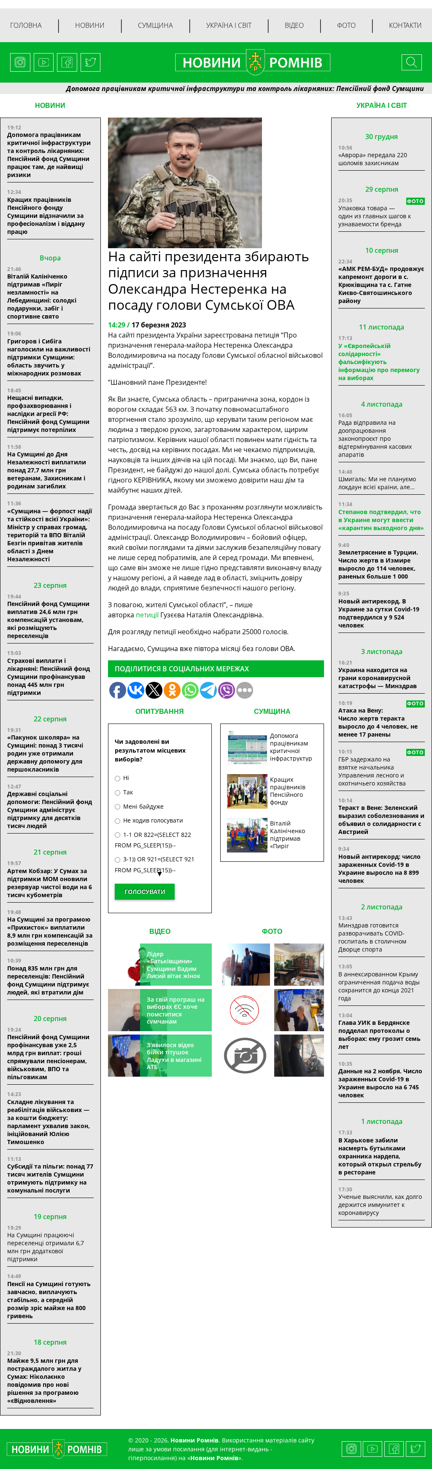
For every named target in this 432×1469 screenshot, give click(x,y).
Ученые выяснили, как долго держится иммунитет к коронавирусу (380, 1205)
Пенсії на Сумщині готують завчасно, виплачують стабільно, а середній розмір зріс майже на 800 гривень (49, 1300)
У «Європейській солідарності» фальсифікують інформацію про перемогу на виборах (379, 362)
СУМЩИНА (272, 711)
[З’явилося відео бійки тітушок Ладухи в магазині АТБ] (299, 1010)
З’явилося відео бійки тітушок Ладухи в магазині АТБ (174, 1056)
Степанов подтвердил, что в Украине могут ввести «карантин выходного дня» (381, 520)
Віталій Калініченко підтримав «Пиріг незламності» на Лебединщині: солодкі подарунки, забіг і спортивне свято (41, 296)
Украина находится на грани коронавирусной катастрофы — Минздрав (377, 678)
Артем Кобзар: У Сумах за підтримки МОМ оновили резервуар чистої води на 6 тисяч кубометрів (49, 883)
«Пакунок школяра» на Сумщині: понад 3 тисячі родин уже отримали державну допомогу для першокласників (45, 753)
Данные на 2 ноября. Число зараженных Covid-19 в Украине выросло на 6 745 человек (380, 1083)
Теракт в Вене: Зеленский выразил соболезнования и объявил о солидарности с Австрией (381, 820)
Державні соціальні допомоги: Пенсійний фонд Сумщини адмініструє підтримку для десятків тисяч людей (49, 810)
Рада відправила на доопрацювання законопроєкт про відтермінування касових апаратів (375, 438)
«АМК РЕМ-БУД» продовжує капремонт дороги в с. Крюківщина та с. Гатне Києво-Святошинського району (381, 285)
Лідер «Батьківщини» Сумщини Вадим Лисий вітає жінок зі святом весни (173, 968)
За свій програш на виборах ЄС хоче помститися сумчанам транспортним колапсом (176, 1017)
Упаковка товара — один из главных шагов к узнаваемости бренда (374, 216)
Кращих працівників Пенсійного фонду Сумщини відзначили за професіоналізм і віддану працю (46, 216)
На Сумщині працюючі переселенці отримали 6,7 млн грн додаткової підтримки (45, 1247)
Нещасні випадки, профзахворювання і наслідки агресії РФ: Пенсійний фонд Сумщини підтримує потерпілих (48, 414)
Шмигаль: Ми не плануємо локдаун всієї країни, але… (377, 483)
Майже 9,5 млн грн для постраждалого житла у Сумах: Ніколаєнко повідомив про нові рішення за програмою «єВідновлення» (44, 1380)
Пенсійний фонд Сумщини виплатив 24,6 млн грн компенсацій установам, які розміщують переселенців (48, 620)
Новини (90, 25)
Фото (346, 25)
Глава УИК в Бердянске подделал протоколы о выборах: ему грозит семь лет (379, 1035)
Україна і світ (228, 25)
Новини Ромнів (214, 1458)
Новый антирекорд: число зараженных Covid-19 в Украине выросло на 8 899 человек (379, 868)
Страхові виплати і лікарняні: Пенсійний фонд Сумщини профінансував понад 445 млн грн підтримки (48, 677)
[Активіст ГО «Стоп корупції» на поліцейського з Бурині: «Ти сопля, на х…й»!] (245, 1056)
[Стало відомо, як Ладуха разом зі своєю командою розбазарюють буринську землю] (245, 965)
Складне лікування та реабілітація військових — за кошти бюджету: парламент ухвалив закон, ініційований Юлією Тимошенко (48, 1122)
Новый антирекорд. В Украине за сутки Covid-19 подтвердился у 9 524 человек (378, 613)
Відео (294, 25)
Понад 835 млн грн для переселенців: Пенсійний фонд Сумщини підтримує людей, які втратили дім (48, 980)
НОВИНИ (50, 105)
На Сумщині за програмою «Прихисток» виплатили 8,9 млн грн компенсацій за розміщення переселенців (49, 931)
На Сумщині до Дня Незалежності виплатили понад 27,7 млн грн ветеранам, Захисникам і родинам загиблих (46, 470)
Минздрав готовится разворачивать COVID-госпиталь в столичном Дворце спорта (372, 937)
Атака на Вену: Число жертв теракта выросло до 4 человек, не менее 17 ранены (378, 722)
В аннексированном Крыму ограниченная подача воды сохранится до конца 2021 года (379, 986)
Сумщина (155, 25)
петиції (147, 614)
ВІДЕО (159, 931)
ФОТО (272, 931)
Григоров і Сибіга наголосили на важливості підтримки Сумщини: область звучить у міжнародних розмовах (48, 357)
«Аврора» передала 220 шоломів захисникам (372, 159)
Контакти (405, 25)
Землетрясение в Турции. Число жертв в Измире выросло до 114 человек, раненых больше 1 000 (378, 564)
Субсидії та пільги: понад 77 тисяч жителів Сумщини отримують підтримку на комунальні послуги (50, 1178)
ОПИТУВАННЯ (159, 711)
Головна (26, 25)
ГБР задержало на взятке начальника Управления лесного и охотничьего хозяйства (372, 771)
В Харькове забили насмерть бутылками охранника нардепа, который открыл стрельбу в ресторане (379, 1156)
